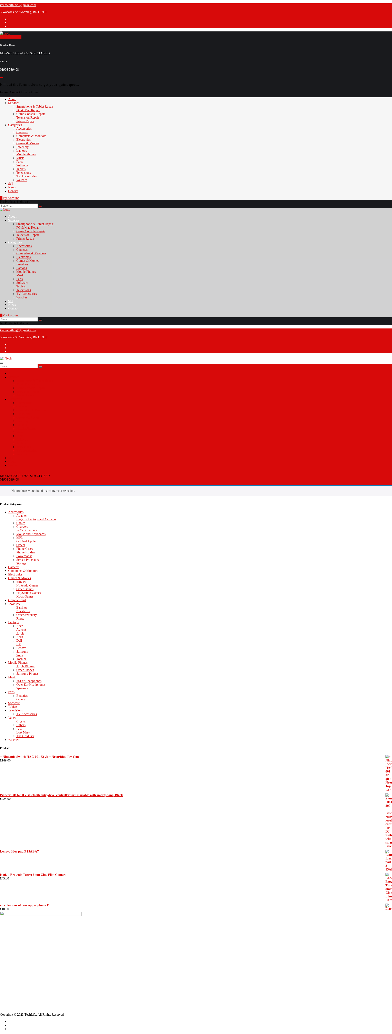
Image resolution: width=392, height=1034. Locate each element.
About (12, 99)
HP (18, 644)
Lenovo (21, 648)
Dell (19, 640)
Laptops (21, 150)
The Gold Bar (25, 736)
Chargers (22, 526)
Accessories (24, 128)
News (12, 187)
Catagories (15, 125)
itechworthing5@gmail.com (18, 5)
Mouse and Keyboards (31, 534)
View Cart (6, 483)
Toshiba (21, 659)
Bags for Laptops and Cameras (36, 519)
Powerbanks (24, 556)
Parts (19, 161)
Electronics (23, 139)
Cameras (22, 132)
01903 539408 (17, 946)
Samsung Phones (27, 673)
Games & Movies (27, 143)
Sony (19, 655)
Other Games (24, 589)
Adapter (21, 515)
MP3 (19, 537)
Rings (20, 618)
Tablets (21, 169)
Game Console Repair (30, 114)
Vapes (12, 717)
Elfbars (21, 725)
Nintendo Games (27, 585)
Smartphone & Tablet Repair (34, 106)
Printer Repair (25, 121)
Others (20, 545)
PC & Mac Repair (28, 110)
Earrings (21, 607)
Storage (21, 563)
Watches (21, 180)
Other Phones (25, 670)
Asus (19, 637)
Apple (20, 633)
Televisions (23, 172)
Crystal (21, 721)
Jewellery (22, 147)
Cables (20, 523)
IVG (19, 728)
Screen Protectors (27, 559)
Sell (10, 183)
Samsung (22, 651)
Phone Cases (24, 548)
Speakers (22, 688)
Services (13, 103)
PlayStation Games (28, 592)
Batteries (22, 695)
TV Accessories (26, 176)
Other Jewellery (26, 615)
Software (22, 165)
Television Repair (27, 117)
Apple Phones (25, 666)
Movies (21, 581)
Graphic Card (17, 600)
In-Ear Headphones (28, 681)
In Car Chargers (26, 530)
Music (20, 158)
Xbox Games (24, 596)
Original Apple (26, 541)
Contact (13, 191)
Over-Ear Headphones (30, 684)
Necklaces (23, 611)
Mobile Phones (26, 154)
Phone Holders (26, 552)
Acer (19, 626)
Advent (21, 629)
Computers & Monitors (31, 136)
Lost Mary (23, 732)
